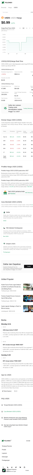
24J (20, 28)
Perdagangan (6, 252)
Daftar (4, 220)
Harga (10, 7)
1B (26, 28)
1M (23, 28)
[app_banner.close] (31, 469)
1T (29, 28)
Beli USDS (5, 236)
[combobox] (15, 12)
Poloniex (7, 2)
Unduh (27, 470)
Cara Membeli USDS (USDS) (12, 411)
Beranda (3, 7)
